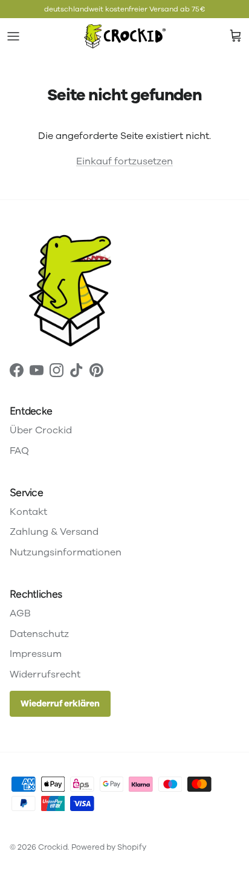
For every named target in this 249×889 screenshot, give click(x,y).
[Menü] (13, 36)
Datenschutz (39, 634)
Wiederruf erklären (60, 704)
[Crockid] (125, 36)
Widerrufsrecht (45, 674)
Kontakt (28, 512)
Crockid (53, 847)
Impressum (36, 654)
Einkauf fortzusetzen (124, 161)
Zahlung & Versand (54, 531)
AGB (20, 613)
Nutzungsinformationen (65, 552)
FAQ (19, 450)
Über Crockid (41, 430)
